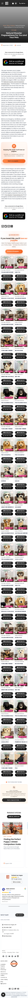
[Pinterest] (12, 956)
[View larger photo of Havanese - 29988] (25, 492)
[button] (6, 257)
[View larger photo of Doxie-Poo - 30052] (25, 309)
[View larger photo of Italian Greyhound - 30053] (12, 309)
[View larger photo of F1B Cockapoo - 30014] (25, 440)
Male (5, 296)
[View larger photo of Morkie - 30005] (12, 466)
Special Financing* (3, 968)
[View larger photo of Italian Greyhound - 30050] (12, 257)
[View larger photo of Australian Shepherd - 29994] (25, 518)
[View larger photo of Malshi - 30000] (25, 466)
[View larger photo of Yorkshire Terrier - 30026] (12, 414)
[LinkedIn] (18, 956)
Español (4, 983)
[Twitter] (15, 956)
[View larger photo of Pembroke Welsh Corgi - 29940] (25, 727)
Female (5, 270)
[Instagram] (6, 956)
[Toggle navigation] (2, 3)
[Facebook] (3, 956)
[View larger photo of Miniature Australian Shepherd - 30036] (12, 362)
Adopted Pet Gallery (4, 974)
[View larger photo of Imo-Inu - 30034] (25, 362)
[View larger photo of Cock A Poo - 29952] (25, 544)
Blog (8, 25)
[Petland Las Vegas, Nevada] (6, 3)
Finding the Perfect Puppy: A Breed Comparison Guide (12, 841)
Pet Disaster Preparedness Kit (14, 195)
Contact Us (4, 977)
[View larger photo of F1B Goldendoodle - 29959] (12, 544)
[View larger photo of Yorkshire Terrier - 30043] (12, 336)
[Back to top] (26, 915)
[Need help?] (3, 995)
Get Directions (7, 936)
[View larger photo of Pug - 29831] (25, 753)
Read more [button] (5, 901)
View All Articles (14, 816)
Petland (13, 25)
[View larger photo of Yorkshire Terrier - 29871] (12, 753)
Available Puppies (3, 965)
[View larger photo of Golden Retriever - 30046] (25, 283)
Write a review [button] (17, 882)
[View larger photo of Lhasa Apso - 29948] (12, 727)
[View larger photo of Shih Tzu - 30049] (25, 257)
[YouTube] (9, 956)
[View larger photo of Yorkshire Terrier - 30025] (25, 414)
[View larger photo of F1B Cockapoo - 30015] (12, 440)
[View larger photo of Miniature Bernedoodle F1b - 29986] (12, 492)
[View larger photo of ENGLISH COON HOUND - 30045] (12, 283)
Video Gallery (4, 979)
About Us (3, 971)
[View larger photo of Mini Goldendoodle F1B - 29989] (12, 518)
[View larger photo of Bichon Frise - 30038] (25, 336)
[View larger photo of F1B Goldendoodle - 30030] (25, 388)
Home (4, 25)
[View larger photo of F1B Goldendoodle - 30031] (12, 388)
